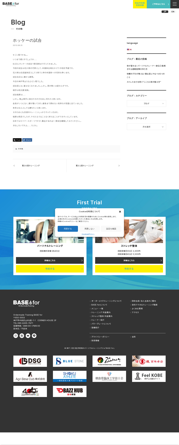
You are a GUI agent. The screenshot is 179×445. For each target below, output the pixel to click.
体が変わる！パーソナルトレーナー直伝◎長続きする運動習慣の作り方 (146, 67)
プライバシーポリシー (100, 337)
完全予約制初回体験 (140, 4)
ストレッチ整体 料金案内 (101, 316)
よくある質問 (137, 308)
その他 (20, 149)
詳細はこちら (49, 260)
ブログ (146, 103)
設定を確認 (111, 229)
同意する (68, 229)
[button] (120, 211)
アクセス (135, 312)
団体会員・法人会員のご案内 (144, 301)
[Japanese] (130, 49)
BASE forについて (99, 305)
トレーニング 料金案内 (101, 312)
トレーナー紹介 (97, 320)
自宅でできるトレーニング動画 (145, 305)
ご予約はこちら (158, 4)
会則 (134, 337)
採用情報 (95, 340)
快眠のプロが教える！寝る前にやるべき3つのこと (146, 75)
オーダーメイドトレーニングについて (106, 301)
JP (165, 11)
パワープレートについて (101, 324)
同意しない (89, 229)
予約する (50, 268)
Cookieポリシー (88, 234)
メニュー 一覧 (97, 308)
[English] (128, 49)
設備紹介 (95, 327)
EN (173, 11)
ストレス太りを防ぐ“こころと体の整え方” (144, 82)
